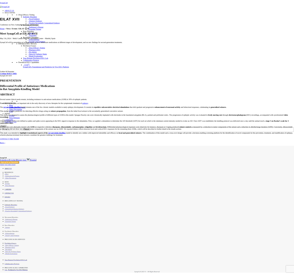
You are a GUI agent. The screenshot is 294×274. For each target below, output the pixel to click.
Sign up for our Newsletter (9, 162)
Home (2, 29)
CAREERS (9, 120)
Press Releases (14, 118)
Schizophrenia (34, 40)
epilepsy (85, 103)
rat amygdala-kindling (57, 133)
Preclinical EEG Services (27, 44)
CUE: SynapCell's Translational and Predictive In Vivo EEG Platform (46, 66)
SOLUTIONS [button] (10, 13)
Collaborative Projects (31, 60)
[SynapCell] (4, 7)
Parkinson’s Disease (36, 27)
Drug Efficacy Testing (26, 15)
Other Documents (15, 109)
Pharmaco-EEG (34, 50)
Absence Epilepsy (35, 21)
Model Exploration (36, 56)
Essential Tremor (35, 29)
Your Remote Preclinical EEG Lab (35, 58)
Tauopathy (33, 35)
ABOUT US (9, 11)
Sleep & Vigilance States (38, 54)
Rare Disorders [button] (28, 31)
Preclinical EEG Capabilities (28, 62)
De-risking (33, 52)
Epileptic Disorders (30, 17)
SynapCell (4, 3)
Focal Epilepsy (34, 19)
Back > (2, 143)
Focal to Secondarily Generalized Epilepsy (44, 23)
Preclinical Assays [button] (29, 46)
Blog (11, 105)
